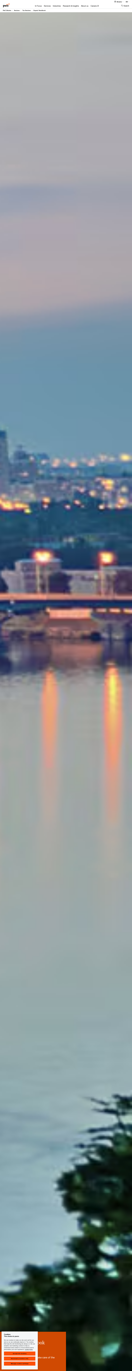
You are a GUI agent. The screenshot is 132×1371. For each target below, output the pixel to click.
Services (17, 10)
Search (126, 6)
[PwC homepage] (6, 5)
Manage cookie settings (19, 1363)
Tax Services (26, 10)
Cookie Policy (29, 1349)
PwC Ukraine (7, 10)
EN (127, 2)
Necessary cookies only (19, 1358)
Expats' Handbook (40, 10)
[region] (20, 1350)
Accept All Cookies (20, 1353)
